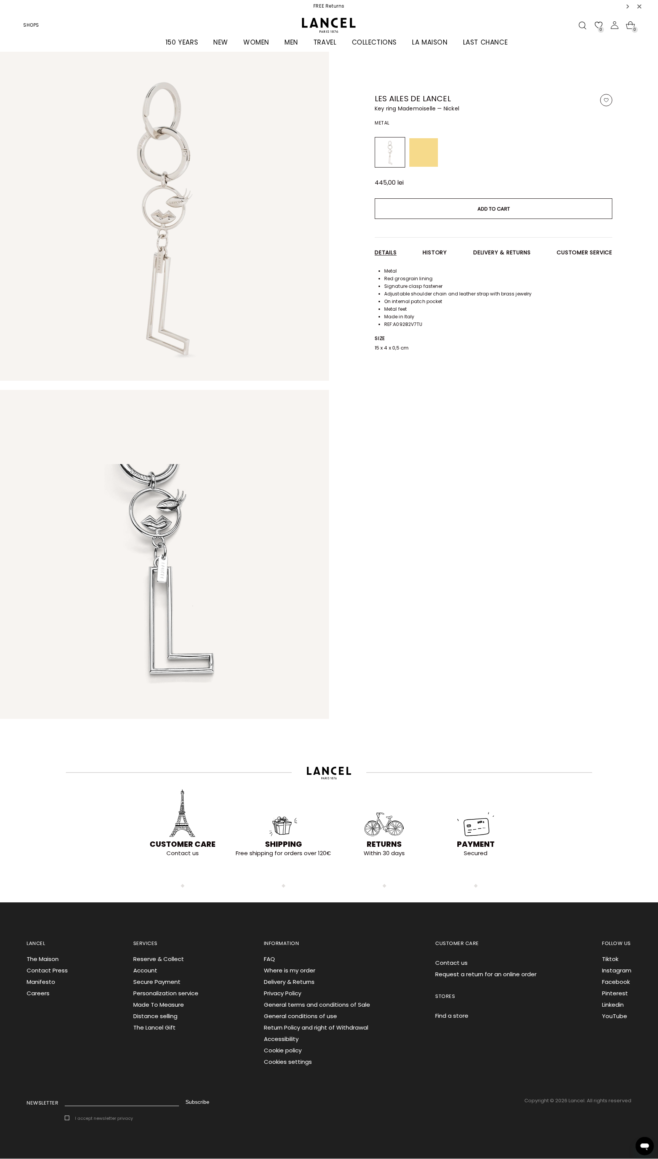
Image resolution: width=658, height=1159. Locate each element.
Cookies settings (288, 1062)
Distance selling (155, 1016)
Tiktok (610, 959)
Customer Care (183, 844)
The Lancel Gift (154, 1027)
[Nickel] (390, 152)
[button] (627, 6)
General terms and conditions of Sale (317, 1005)
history (435, 252)
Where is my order (289, 970)
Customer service (584, 252)
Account (145, 970)
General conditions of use (300, 1016)
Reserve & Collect (158, 959)
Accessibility (281, 1039)
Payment (476, 844)
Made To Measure (158, 1005)
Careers (38, 993)
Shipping (283, 844)
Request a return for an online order (486, 974)
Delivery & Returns (289, 982)
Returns (384, 844)
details (386, 252)
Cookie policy (283, 1050)
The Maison (43, 959)
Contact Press (47, 970)
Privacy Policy (282, 993)
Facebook (616, 982)
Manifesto (41, 982)
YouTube (614, 1016)
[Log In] (614, 25)
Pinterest (615, 993)
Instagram (616, 970)
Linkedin (613, 1005)
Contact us (451, 963)
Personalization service (165, 993)
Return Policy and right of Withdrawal (316, 1027)
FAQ (269, 959)
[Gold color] (423, 152)
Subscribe (197, 1102)
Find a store (451, 1016)
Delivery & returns (501, 252)
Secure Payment (156, 982)
